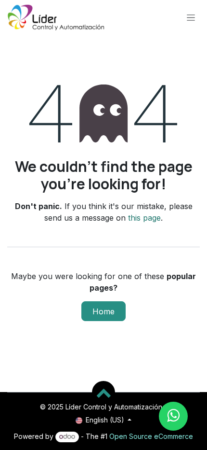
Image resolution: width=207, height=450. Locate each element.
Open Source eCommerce (151, 436)
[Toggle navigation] (191, 17)
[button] (103, 392)
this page (144, 218)
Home (103, 311)
